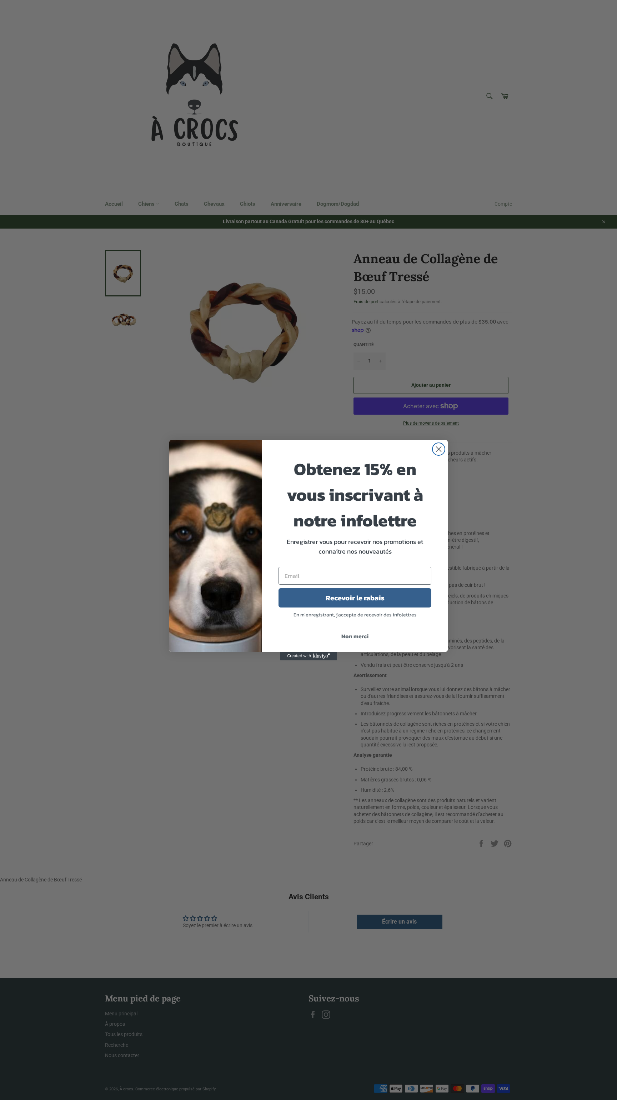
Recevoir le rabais (355, 597)
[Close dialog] (438, 449)
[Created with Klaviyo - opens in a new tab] (308, 656)
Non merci (354, 636)
